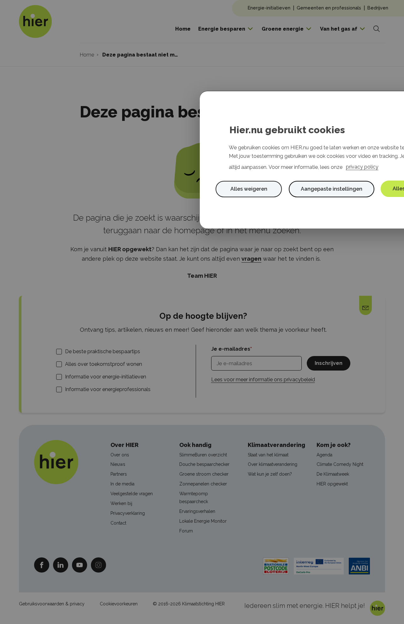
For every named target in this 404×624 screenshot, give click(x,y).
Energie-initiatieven (269, 7)
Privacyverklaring (127, 513)
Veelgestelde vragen (131, 493)
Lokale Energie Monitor (203, 521)
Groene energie (283, 29)
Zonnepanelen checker (203, 483)
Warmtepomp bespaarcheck (193, 497)
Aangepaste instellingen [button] (331, 189)
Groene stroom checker (204, 474)
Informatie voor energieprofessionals (108, 389)
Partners (118, 474)
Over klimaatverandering (272, 464)
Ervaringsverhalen (197, 511)
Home (183, 29)
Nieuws (117, 464)
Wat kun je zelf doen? (270, 474)
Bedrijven (377, 7)
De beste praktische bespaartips (102, 351)
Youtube (79, 565)
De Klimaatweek (333, 474)
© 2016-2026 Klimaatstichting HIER (189, 603)
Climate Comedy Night (340, 464)
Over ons (119, 454)
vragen (251, 258)
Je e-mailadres (230, 349)
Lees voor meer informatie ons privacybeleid (263, 380)
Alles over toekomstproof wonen (103, 364)
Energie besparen (221, 29)
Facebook (41, 565)
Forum (186, 530)
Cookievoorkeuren (119, 603)
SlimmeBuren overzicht (203, 454)
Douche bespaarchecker (204, 464)
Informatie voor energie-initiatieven (105, 377)
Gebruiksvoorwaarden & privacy (52, 603)
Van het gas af (338, 29)
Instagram (98, 565)
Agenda (324, 454)
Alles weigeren (248, 189)
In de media (122, 483)
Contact (118, 523)
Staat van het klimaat (268, 454)
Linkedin (60, 565)
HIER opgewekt (332, 483)
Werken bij (121, 503)
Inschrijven (328, 363)
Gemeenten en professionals (329, 7)
